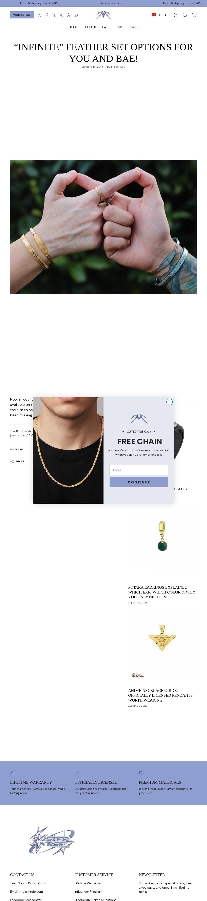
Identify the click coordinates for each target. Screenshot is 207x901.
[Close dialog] (170, 402)
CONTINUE (139, 482)
